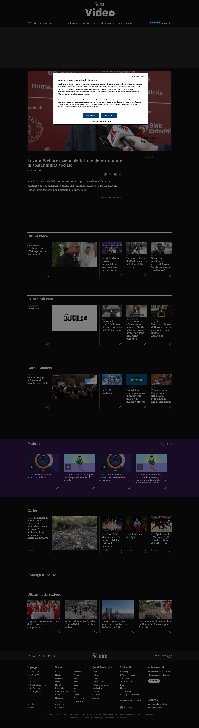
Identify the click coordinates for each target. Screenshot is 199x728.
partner (133, 100)
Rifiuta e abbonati (138, 76)
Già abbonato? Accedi (100, 121)
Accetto (108, 115)
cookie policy (95, 91)
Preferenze (90, 115)
